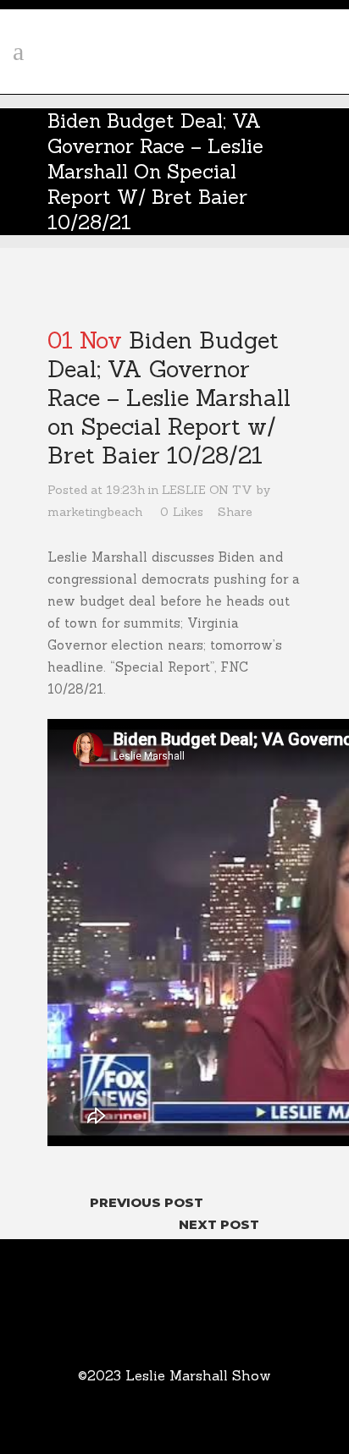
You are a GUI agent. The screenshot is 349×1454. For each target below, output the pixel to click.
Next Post (219, 1224)
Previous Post (146, 1202)
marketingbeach (94, 511)
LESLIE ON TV (207, 489)
